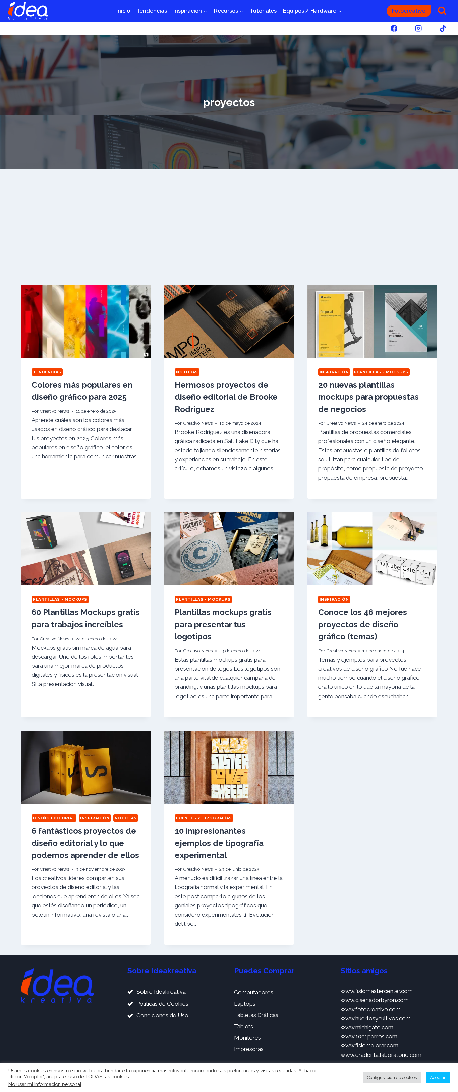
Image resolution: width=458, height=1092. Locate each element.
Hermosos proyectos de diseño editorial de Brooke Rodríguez (226, 397)
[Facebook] (394, 28)
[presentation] (86, 321)
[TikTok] (443, 28)
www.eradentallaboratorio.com (381, 1054)
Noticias (187, 372)
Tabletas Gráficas (256, 1015)
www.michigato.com (367, 1027)
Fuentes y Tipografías (204, 818)
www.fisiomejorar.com (369, 1045)
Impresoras (249, 1049)
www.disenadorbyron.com (375, 1000)
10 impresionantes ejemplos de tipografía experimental (219, 843)
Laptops (244, 1003)
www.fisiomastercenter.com (377, 991)
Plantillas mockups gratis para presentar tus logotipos (223, 624)
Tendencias (151, 11)
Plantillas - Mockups (381, 372)
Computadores (253, 992)
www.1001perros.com (369, 1036)
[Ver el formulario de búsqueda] (442, 10)
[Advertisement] (229, 227)
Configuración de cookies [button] (392, 1077)
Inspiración (334, 372)
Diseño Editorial (54, 818)
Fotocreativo (408, 11)
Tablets (243, 1026)
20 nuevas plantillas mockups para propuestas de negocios (368, 397)
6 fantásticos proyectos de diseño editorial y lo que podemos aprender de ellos (85, 843)
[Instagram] (418, 28)
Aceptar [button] (438, 1077)
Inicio (123, 11)
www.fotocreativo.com (371, 1009)
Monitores (247, 1037)
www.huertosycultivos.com (376, 1018)
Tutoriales (263, 11)
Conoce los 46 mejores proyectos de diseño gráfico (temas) (362, 624)
